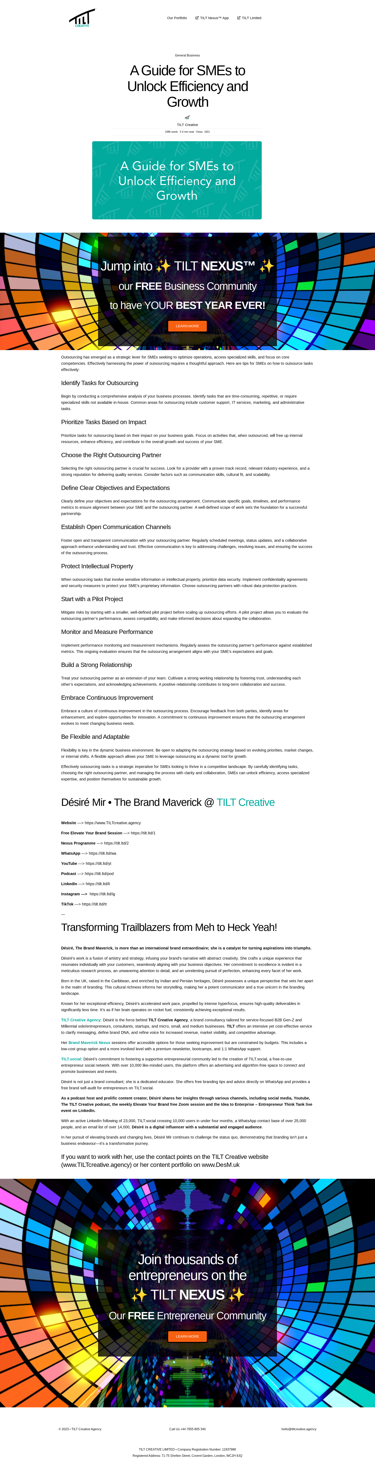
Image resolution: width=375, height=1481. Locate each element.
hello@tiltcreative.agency (298, 1429)
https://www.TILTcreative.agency (113, 823)
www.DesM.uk (220, 1164)
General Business (187, 55)
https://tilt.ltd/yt (98, 863)
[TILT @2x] (82, 5)
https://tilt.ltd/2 (116, 843)
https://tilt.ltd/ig (102, 894)
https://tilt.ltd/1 (143, 833)
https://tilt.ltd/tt (94, 904)
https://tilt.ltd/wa (102, 853)
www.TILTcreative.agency (96, 1164)
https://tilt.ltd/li (98, 884)
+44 (193, 1429)
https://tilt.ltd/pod (99, 873)
